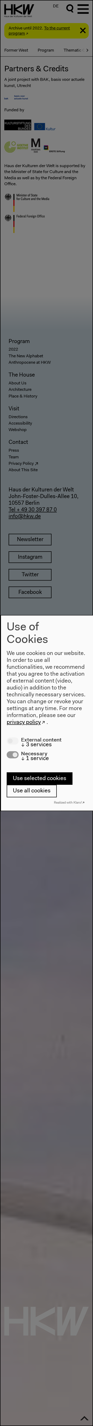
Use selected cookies (39, 778)
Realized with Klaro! (68, 802)
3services (36, 745)
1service (35, 759)
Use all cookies (32, 791)
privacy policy (24, 722)
